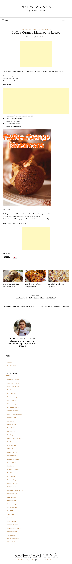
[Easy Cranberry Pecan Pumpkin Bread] (35, 276)
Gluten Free (11, 449)
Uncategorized (12, 531)
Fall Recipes (11, 435)
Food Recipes (11, 445)
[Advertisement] (36, 54)
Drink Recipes (11, 428)
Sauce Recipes (11, 500)
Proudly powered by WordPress (26, 560)
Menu (6, 20)
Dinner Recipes (12, 424)
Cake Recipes (11, 400)
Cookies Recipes (12, 410)
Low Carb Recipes (13, 469)
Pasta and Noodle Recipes (15, 490)
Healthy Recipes (12, 452)
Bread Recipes (11, 393)
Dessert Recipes (26, 29)
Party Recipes (11, 487)
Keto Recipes (11, 462)
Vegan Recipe (11, 535)
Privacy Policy (11, 365)
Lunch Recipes (11, 473)
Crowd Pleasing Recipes (14, 414)
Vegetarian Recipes (13, 538)
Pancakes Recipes (12, 483)
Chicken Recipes (12, 404)
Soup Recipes (11, 521)
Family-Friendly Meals (14, 438)
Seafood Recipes (12, 504)
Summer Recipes (12, 525)
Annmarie (31, 37)
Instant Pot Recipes (13, 459)
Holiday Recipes (12, 455)
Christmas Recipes (13, 407)
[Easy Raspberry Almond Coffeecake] (58, 276)
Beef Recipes (11, 390)
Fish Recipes (11, 442)
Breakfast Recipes (12, 397)
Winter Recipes (12, 542)
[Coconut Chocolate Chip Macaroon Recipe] (13, 276)
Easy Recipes (36, 29)
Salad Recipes (11, 497)
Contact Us (10, 362)
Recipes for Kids (46, 29)
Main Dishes (11, 476)
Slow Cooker (11, 514)
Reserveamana (36, 7)
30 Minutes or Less (13, 379)
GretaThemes (50, 560)
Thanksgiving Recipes (14, 528)
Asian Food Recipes (13, 386)
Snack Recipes (11, 518)
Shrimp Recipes (12, 507)
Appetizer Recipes (13, 383)
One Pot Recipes (12, 480)
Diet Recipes (11, 421)
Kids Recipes (11, 466)
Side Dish (10, 511)
